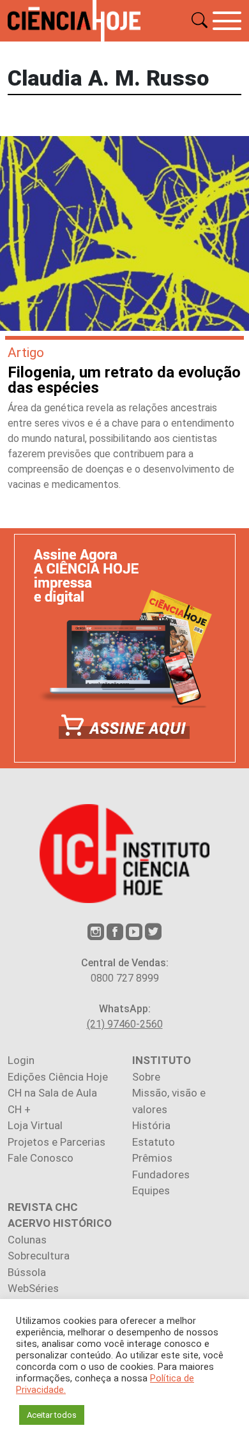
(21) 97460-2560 (125, 1024)
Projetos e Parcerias (56, 1142)
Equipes (151, 1190)
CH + (19, 1109)
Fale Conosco (40, 1157)
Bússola (27, 1272)
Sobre (146, 1076)
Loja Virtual (35, 1125)
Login (21, 1060)
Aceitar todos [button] (52, 1415)
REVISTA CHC (43, 1207)
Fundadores (161, 1174)
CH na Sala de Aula (52, 1092)
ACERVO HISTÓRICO (60, 1223)
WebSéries (33, 1288)
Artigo (26, 352)
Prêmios (152, 1157)
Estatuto (153, 1142)
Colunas (27, 1239)
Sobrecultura (39, 1255)
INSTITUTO (161, 1060)
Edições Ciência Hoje (58, 1076)
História (151, 1125)
